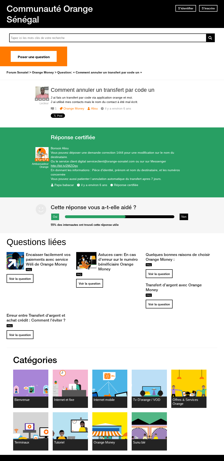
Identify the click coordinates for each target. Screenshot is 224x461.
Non (183, 216)
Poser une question (34, 56)
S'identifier (185, 8)
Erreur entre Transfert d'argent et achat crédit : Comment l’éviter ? (36, 317)
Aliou (94, 108)
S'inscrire (208, 8)
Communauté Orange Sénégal (50, 14)
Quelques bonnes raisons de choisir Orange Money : (178, 257)
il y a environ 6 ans (94, 185)
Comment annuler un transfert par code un (102, 90)
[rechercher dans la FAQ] (210, 37)
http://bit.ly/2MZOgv (64, 165)
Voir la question (20, 279)
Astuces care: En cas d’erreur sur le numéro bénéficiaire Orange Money (118, 261)
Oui (55, 216)
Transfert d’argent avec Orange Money (174, 287)
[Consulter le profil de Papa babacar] (42, 159)
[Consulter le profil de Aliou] (42, 98)
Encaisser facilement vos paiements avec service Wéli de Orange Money (48, 259)
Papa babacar (64, 185)
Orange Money (73, 108)
